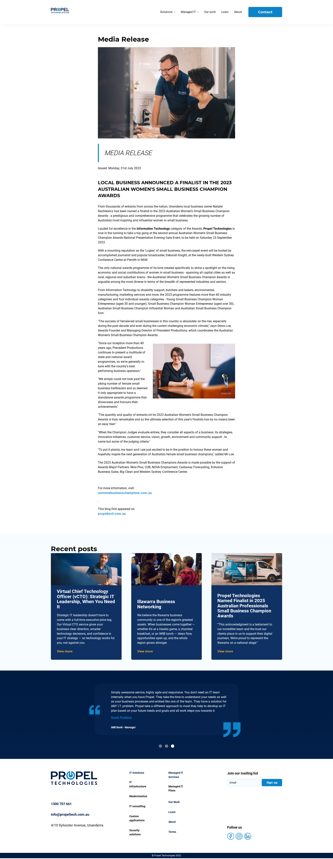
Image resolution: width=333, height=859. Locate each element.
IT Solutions (136, 772)
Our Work (174, 802)
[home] (70, 12)
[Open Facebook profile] (230, 836)
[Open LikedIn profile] (247, 836)
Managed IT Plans (175, 788)
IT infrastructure (137, 784)
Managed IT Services (175, 775)
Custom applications (137, 818)
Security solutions (135, 832)
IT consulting (137, 806)
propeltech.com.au (112, 514)
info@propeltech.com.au (70, 814)
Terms (172, 832)
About (172, 822)
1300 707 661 (61, 804)
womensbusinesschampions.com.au (125, 493)
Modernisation (138, 796)
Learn (172, 812)
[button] (167, 12)
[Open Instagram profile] (239, 836)
